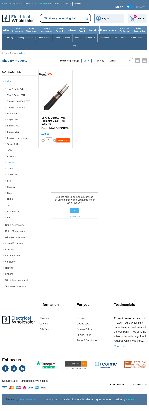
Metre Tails (12, 113)
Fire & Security (82, 30)
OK (74, 211)
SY (8, 205)
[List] (144, 60)
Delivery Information (25, 38)
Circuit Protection (60, 30)
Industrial (72, 30)
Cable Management (32, 30)
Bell (9, 181)
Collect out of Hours (62, 38)
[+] (54, 140)
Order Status (117, 384)
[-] (43, 140)
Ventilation (94, 30)
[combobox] (86, 60)
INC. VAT (120, 7)
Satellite (11, 162)
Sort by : (101, 60)
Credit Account (137, 38)
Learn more (74, 216)
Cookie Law (83, 323)
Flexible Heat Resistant (18, 138)
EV (8, 217)
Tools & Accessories (139, 30)
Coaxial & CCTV (14, 156)
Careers (43, 323)
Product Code (47, 128)
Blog (74, 46)
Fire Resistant (13, 211)
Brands (124, 38)
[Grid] (137, 60)
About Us (78, 38)
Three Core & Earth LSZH (19, 107)
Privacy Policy (84, 334)
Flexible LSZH (13, 132)
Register (81, 318)
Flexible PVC (13, 126)
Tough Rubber (13, 144)
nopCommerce (27, 399)
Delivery (77, 3)
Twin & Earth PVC (15, 89)
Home (4, 53)
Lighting (112, 30)
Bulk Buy (9, 38)
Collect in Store (44, 38)
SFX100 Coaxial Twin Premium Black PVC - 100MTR (53, 121)
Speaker (11, 187)
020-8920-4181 (49, 3)
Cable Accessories (17, 30)
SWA (9, 150)
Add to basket (63, 140)
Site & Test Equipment (124, 30)
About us (44, 318)
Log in (105, 18)
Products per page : (70, 60)
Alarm (10, 168)
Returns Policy (84, 329)
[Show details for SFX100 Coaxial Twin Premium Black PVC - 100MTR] (58, 95)
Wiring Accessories (46, 30)
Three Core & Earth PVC (18, 101)
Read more (120, 346)
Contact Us (66, 3)
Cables (6, 30)
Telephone (12, 175)
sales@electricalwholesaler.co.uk (19, 3)
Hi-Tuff (10, 199)
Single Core (12, 119)
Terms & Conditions (87, 340)
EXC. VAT (141, 7)
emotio (130, 399)
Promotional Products (108, 38)
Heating (103, 30)
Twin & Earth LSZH (16, 95)
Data (9, 193)
